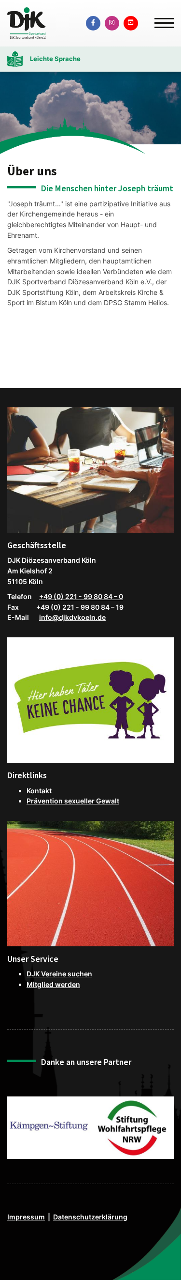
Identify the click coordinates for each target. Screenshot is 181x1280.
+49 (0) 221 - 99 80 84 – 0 (81, 596)
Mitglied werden (53, 984)
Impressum (26, 1217)
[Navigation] (160, 19)
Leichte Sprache (55, 58)
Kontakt (39, 791)
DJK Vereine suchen (59, 974)
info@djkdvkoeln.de (72, 617)
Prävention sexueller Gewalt (73, 801)
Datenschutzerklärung (90, 1217)
